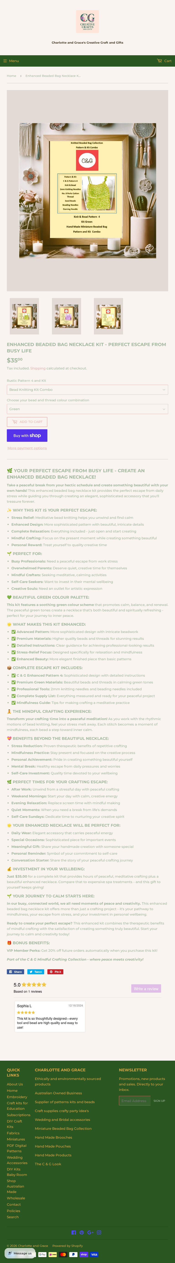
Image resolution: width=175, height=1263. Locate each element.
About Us (15, 1084)
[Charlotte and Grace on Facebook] (73, 1233)
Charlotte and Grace (33, 1246)
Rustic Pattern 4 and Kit (26, 381)
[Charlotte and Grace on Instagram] (99, 1233)
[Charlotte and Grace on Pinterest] (81, 1233)
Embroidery (17, 1097)
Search (13, 1217)
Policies (13, 1211)
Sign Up (159, 1100)
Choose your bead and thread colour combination (48, 400)
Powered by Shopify (67, 1246)
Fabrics (13, 1133)
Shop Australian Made (15, 1186)
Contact (14, 1204)
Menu (14, 61)
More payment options (27, 448)
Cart (167, 61)
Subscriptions (19, 1115)
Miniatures (16, 1139)
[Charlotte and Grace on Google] (90, 1233)
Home (11, 76)
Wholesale (16, 1198)
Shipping (38, 368)
